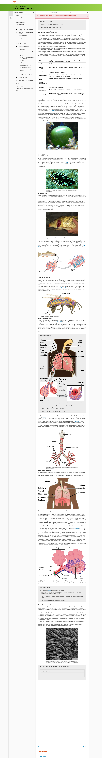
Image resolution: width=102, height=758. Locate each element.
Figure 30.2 (52, 110)
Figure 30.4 (52, 203)
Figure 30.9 (74, 473)
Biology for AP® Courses (20, 6)
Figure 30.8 (76, 421)
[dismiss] (87, 16)
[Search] (70, 12)
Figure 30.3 (66, 162)
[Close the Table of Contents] (33, 12)
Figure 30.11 (70, 616)
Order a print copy (43, 751)
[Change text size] (87, 12)
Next (84, 746)
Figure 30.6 (63, 287)
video (49, 590)
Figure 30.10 (76, 528)
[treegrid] (24, 53)
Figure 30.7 (59, 321)
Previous (41, 746)
